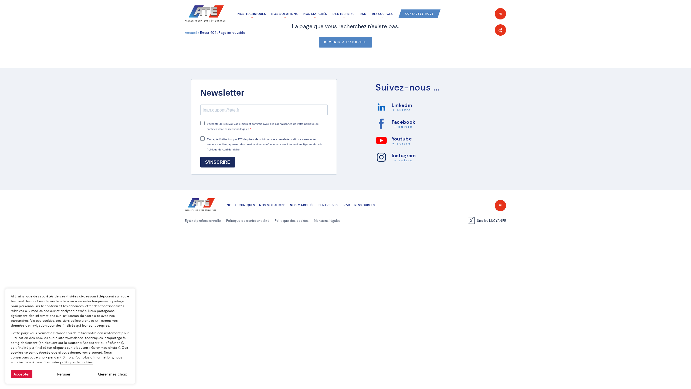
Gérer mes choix (112, 374)
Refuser (63, 374)
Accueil (191, 33)
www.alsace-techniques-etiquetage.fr (97, 301)
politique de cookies (76, 362)
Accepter (21, 374)
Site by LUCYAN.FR (491, 221)
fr (500, 13)
